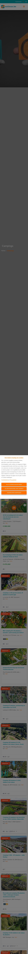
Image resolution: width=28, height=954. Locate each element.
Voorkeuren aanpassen (14, 492)
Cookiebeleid (4, 480)
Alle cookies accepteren (14, 484)
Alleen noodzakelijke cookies (14, 488)
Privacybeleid (13, 480)
